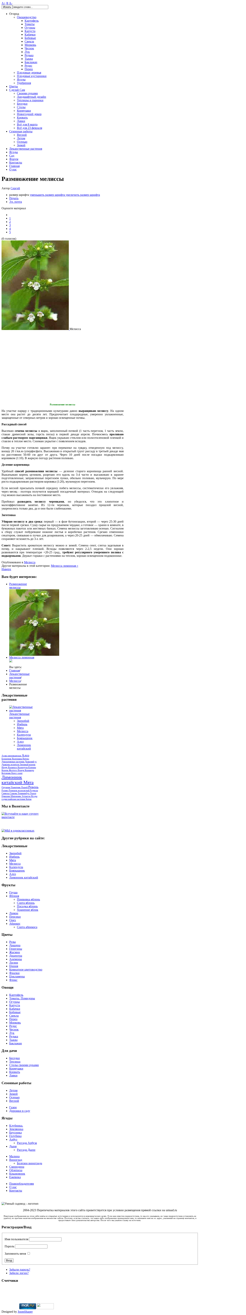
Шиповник (16, 796)
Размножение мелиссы (18, 585)
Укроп (33, 793)
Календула (24, 734)
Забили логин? (19, 1273)
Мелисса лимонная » (64, 565)
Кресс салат (16, 773)
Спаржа (14, 793)
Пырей (24, 787)
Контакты (15, 1190)
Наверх (6, 569)
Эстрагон (26, 796)
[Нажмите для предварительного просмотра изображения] (36, 329)
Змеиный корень (27, 764)
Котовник (6, 773)
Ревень (33, 787)
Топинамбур (24, 793)
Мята (20, 727)
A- (10, 3)
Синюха (6, 793)
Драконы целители (11, 764)
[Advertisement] (26, 365)
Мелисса (29, 562)
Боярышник (24, 738)
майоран (12, 799)
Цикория (6, 796)
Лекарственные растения (19, 675)
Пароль (9, 1246)
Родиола (34, 790)
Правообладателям (21, 1183)
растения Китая (24, 799)
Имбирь (22, 724)
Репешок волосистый (19, 790)
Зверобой (23, 720)
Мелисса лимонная (21, 657)
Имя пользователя (16, 1239)
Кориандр (29, 770)
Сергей (15, 188)
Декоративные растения (13, 761)
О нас (13, 1187)
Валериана (17, 758)
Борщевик (7, 758)
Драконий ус (31, 761)
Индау (5, 767)
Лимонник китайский (24, 746)
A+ (4, 3)
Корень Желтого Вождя (13, 770)
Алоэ (20, 741)
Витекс (25, 758)
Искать (7, 7)
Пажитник (16, 787)
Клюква (32, 767)
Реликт (5, 790)
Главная (14, 670)
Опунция (6, 787)
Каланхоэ (13, 767)
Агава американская (12, 755)
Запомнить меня (15, 1253)
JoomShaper (25, 1311)
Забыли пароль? (19, 1269)
